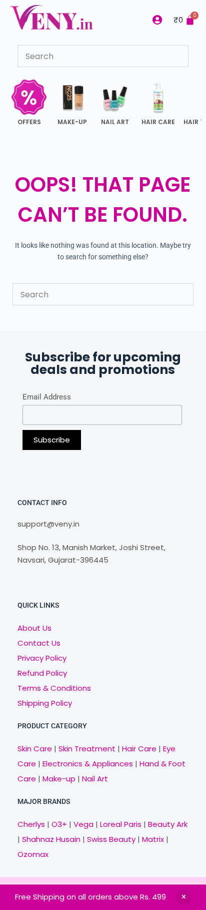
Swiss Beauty (111, 839)
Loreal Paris (121, 824)
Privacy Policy (42, 658)
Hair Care (139, 748)
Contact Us (39, 643)
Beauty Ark (168, 824)
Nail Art (95, 778)
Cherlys (31, 824)
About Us (35, 628)
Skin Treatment (87, 748)
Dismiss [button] (183, 897)
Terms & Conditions (54, 688)
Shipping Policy (45, 703)
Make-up (59, 778)
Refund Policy (42, 673)
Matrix (153, 839)
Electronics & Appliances (87, 763)
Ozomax (33, 854)
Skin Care (35, 748)
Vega (84, 824)
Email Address (46, 396)
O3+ (59, 824)
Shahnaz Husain (51, 839)
